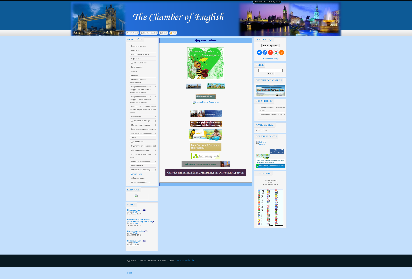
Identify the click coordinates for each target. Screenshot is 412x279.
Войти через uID (270, 45)
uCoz (129, 273)
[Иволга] (205, 140)
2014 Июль (262, 130)
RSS (174, 33)
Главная (133, 33)
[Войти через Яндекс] (270, 52)
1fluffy (135, 212)
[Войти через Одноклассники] (281, 52)
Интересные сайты (135, 231)
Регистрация (150, 33)
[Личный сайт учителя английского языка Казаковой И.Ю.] (193, 88)
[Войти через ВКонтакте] (259, 52)
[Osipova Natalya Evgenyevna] (206, 102)
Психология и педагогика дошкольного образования (139, 220)
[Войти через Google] (276, 52)
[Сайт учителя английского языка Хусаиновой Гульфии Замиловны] (206, 127)
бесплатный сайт (185, 261)
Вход (164, 33)
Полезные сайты (134, 210)
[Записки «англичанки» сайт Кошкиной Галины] (206, 116)
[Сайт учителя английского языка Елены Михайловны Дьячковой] (206, 167)
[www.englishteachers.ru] (277, 153)
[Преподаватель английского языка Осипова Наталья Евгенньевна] (206, 98)
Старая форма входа (270, 59)
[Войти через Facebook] (264, 52)
